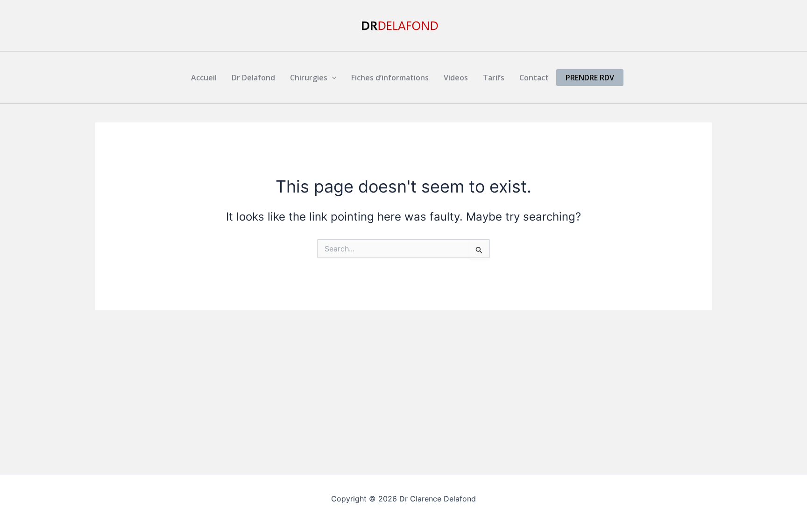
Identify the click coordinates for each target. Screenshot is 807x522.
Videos (456, 77)
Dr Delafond (253, 77)
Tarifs (493, 77)
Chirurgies (308, 77)
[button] (332, 77)
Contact (534, 77)
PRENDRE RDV (590, 77)
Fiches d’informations (390, 77)
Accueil (204, 77)
